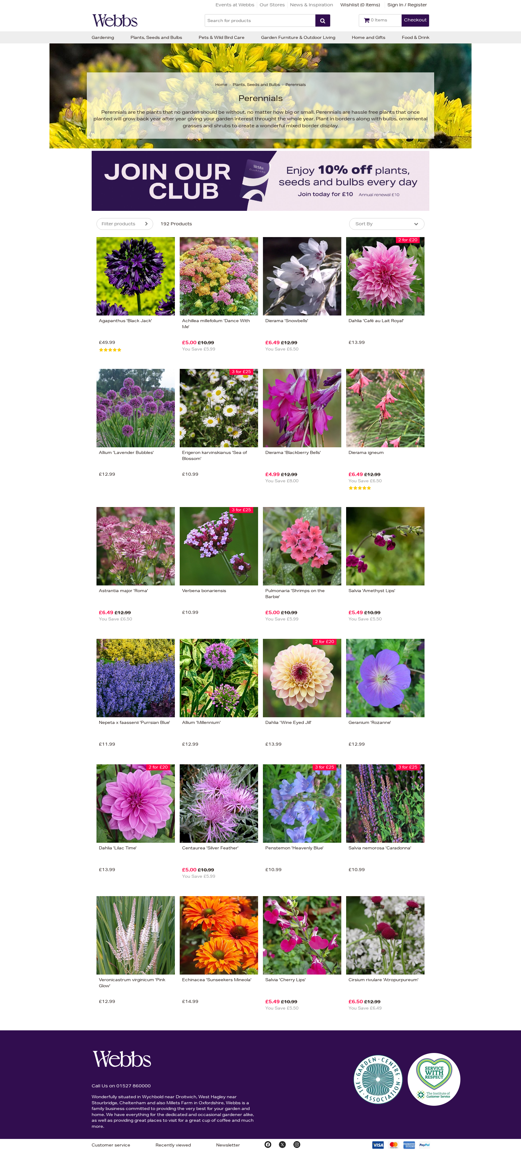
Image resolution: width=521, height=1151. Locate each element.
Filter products (118, 224)
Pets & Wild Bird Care (222, 37)
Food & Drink (415, 37)
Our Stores (272, 5)
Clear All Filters (31, 384)
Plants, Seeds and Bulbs (156, 37)
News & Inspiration (311, 5)
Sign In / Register (407, 5)
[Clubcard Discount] (260, 181)
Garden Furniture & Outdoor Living (298, 37)
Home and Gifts (368, 37)
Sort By (364, 224)
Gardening (103, 37)
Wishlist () (360, 5)
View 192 (71, 384)
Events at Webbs (235, 5)
